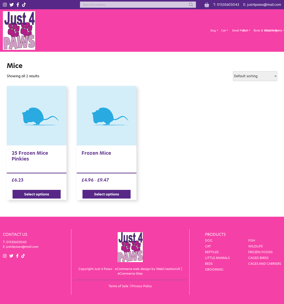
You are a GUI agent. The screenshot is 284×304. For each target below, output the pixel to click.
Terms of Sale (118, 286)
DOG (208, 240)
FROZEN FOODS (260, 252)
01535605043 (228, 4)
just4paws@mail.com (264, 4)
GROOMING (214, 269)
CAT (208, 246)
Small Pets (234, 30)
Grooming (267, 30)
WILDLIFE (255, 246)
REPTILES (212, 252)
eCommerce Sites (130, 273)
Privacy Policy (141, 286)
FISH (251, 240)
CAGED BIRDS (258, 258)
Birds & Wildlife (256, 30)
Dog (213, 30)
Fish (245, 30)
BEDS (209, 264)
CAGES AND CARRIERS (264, 264)
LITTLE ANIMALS (217, 258)
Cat (223, 30)
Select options (36, 194)
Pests (278, 30)
